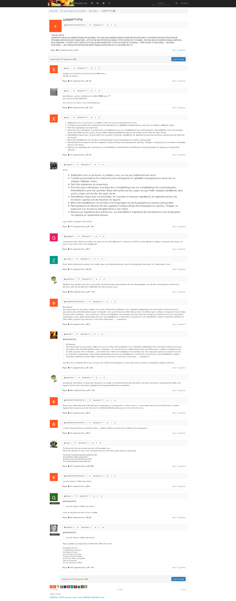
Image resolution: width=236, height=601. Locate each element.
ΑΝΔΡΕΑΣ (95, 597)
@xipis (65, 170)
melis (80, 597)
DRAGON (86, 597)
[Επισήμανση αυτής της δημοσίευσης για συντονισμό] (90, 25)
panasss (68, 597)
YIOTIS (61, 597)
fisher (102, 597)
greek (75, 597)
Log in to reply (178, 59)
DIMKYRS (54, 597)
